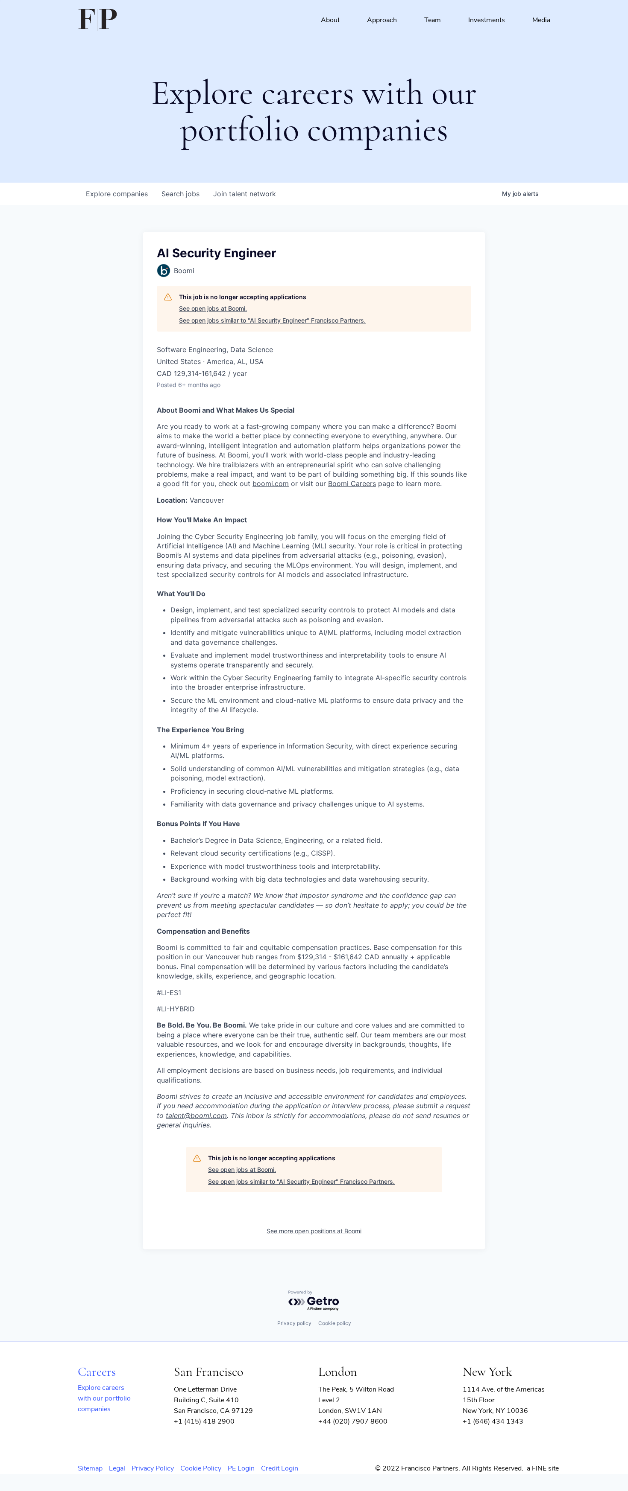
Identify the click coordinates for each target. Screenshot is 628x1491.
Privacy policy (294, 1323)
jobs (180, 193)
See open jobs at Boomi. (213, 308)
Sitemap (90, 1468)
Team (432, 20)
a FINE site (543, 1468)
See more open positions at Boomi (314, 1231)
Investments (486, 20)
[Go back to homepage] (97, 20)
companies (117, 193)
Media (541, 20)
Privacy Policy (153, 1468)
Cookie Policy (200, 1468)
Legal (117, 1468)
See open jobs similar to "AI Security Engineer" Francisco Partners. (272, 320)
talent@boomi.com (196, 1115)
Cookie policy (334, 1323)
